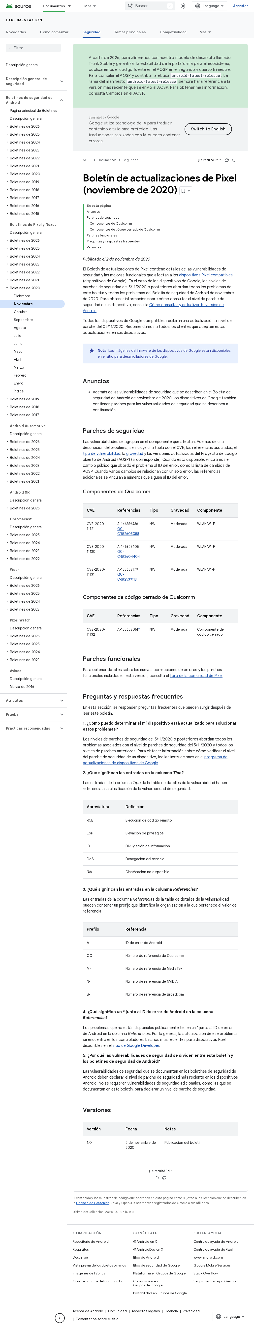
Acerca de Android (88, 1311)
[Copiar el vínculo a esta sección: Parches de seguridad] (150, 431)
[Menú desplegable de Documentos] (71, 6)
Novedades (16, 32)
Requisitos (81, 1249)
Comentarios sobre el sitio (97, 1319)
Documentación (24, 20)
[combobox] (150, 5)
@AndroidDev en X (148, 1249)
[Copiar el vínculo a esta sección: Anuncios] (114, 382)
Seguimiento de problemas (214, 1281)
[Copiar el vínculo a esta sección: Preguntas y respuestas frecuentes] (188, 697)
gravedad (134, 453)
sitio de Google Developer (136, 1045)
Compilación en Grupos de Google (147, 1283)
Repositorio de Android (91, 1241)
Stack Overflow (205, 1273)
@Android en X (145, 1241)
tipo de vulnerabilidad (101, 453)
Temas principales (130, 32)
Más (88, 6)
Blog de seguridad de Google (156, 1265)
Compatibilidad (173, 32)
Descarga (80, 1257)
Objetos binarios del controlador (98, 1281)
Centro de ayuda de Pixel (213, 1249)
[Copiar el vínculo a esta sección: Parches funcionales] (145, 659)
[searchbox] (33, 48)
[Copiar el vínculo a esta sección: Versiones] (116, 1111)
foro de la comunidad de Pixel (196, 675)
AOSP (87, 160)
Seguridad (91, 32)
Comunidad (117, 1311)
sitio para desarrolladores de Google (136, 356)
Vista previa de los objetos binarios (99, 1265)
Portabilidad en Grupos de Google (160, 1293)
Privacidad (191, 1311)
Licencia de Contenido (92, 1203)
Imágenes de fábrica (89, 1273)
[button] (29, 81)
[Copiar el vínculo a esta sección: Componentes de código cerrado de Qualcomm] (200, 598)
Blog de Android (146, 1257)
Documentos (54, 6)
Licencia (171, 1311)
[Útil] (226, 160)
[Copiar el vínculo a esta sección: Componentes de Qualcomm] (155, 492)
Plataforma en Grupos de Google (159, 1273)
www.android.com (208, 1257)
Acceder (240, 6)
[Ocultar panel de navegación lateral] (60, 1318)
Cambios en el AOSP (125, 93)
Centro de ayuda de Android (216, 1241)
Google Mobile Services (211, 1265)
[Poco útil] (234, 160)
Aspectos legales (146, 1311)
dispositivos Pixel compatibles (206, 275)
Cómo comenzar (54, 32)
